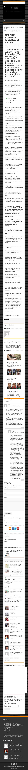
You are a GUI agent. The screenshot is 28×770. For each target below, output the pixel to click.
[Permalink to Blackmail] (7, 615)
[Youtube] (18, 528)
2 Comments (7, 46)
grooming (16, 657)
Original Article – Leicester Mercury (12, 315)
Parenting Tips (7, 586)
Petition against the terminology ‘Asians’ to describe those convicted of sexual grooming (14, 364)
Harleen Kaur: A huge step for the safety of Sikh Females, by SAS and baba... (16, 648)
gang (11, 657)
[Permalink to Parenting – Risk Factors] (7, 621)
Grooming (18, 26)
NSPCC (6, 541)
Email (5, 493)
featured (7, 657)
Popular (6, 561)
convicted (7, 660)
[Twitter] (15, 528)
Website (5, 497)
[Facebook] (12, 528)
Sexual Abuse (15, 45)
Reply (23, 427)
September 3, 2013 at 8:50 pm (18, 432)
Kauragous (7, 537)
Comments (16, 561)
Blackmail (12, 612)
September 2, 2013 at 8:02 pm (14, 406)
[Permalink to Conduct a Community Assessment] (7, 609)
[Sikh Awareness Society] (14, 15)
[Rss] (10, 528)
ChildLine (7, 536)
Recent (11, 561)
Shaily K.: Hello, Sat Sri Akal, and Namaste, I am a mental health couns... (16, 637)
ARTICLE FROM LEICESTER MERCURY (13, 80)
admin (10, 44)
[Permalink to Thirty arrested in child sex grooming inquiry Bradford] (7, 567)
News (14, 26)
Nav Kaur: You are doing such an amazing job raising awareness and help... (16, 631)
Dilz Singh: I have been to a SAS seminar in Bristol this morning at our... (16, 654)
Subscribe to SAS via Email (10, 697)
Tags (21, 561)
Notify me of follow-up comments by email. (13, 517)
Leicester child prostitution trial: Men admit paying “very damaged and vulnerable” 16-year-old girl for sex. (13, 346)
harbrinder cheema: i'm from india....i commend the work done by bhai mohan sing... (16, 642)
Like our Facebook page (9, 665)
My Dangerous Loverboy (10, 539)
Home (10, 26)
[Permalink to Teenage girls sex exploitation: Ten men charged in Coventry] (14, 579)
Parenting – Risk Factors (15, 617)
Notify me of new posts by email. (11, 522)
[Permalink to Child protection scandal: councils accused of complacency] (14, 374)
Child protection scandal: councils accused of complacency (13, 378)
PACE (6, 543)
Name (5, 488)
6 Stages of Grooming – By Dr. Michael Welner (16, 342)
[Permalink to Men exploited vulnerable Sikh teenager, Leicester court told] (7, 593)
